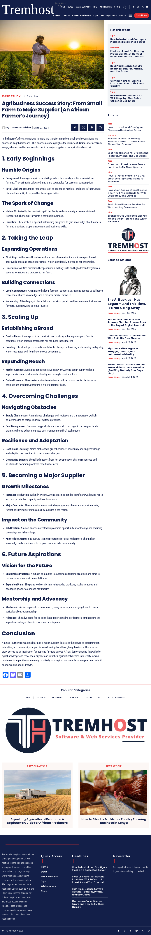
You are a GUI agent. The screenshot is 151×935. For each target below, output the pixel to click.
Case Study (11, 96)
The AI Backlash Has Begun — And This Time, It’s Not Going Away (127, 303)
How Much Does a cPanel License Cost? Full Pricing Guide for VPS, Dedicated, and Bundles (127, 192)
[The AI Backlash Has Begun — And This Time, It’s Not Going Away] (128, 280)
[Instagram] (138, 7)
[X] (142, 7)
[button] (124, 7)
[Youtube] (147, 7)
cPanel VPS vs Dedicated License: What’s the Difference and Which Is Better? (127, 218)
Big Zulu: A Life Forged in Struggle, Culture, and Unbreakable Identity (123, 351)
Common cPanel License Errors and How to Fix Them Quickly (127, 83)
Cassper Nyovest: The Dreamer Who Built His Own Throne (127, 337)
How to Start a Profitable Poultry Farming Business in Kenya (113, 821)
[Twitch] (136, 931)
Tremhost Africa (20, 127)
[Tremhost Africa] (4, 128)
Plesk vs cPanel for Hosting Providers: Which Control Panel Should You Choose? (127, 54)
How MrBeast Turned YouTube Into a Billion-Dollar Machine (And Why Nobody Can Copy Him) (126, 369)
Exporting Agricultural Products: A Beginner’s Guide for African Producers (37, 821)
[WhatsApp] (100, 127)
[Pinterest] (91, 127)
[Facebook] (133, 7)
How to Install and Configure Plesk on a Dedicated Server (128, 40)
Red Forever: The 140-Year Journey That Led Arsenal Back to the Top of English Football (127, 322)
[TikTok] (130, 931)
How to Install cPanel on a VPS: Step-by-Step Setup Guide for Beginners (126, 98)
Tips (112, 36)
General (114, 48)
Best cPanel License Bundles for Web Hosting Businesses (126, 206)
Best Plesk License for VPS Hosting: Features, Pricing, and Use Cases (126, 68)
